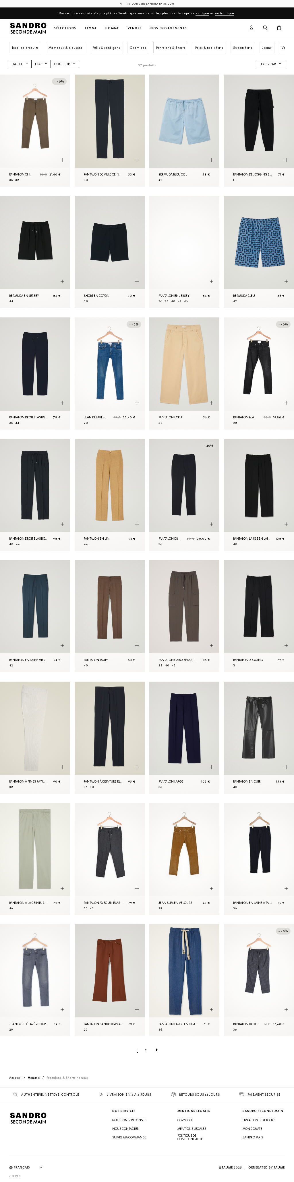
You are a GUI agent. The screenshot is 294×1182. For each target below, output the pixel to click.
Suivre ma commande (129, 1137)
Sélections (65, 28)
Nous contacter (125, 1128)
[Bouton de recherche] (265, 28)
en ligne (202, 13)
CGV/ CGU (184, 1120)
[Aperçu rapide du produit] (62, 160)
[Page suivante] (156, 1050)
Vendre (135, 28)
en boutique (224, 13)
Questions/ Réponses (129, 1120)
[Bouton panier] (279, 28)
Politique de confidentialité (190, 1137)
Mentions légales (191, 1128)
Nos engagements (168, 28)
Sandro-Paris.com (160, 3)
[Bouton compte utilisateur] (251, 28)
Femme (91, 28)
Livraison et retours (259, 1120)
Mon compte (252, 1128)
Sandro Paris (253, 1137)
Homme (112, 28)
